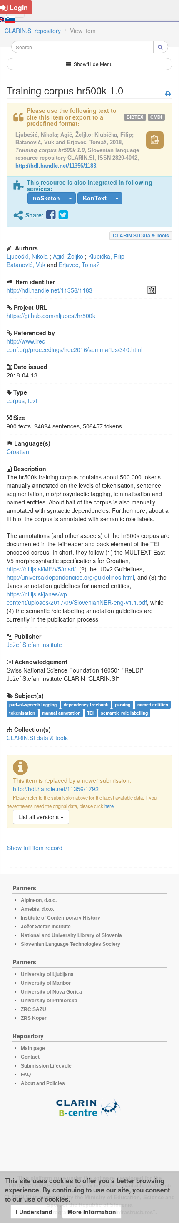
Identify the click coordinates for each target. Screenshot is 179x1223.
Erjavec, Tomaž (79, 264)
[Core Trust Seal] (89, 1141)
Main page (33, 1048)
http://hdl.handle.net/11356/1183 (55, 166)
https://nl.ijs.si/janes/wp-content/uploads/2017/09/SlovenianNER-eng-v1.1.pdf (77, 598)
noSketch (46, 198)
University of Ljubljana (47, 974)
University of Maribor (46, 983)
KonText (95, 198)
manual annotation (61, 713)
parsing (122, 704)
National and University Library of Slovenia (71, 935)
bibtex (135, 117)
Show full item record (34, 847)
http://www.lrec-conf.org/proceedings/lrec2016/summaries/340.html (74, 345)
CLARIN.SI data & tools (141, 235)
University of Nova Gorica (51, 992)
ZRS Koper (34, 1018)
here (109, 806)
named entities (152, 704)
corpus (16, 400)
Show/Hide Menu (92, 63)
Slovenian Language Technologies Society (70, 944)
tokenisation (22, 713)
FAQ (26, 1075)
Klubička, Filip (106, 256)
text (32, 400)
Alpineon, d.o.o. (39, 900)
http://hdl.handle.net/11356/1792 (56, 789)
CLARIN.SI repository (33, 30)
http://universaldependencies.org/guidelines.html (70, 577)
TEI (90, 713)
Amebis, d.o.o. (37, 909)
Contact (30, 1057)
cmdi (156, 117)
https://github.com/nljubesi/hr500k (51, 315)
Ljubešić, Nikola (27, 256)
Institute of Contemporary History (60, 918)
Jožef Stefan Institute (34, 644)
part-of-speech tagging (33, 704)
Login (19, 7)
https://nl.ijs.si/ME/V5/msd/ (41, 569)
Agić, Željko (68, 256)
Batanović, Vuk (26, 264)
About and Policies (43, 1083)
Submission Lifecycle (46, 1066)
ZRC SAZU (33, 1009)
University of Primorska (49, 1001)
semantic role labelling (124, 713)
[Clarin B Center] (89, 1107)
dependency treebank (86, 704)
